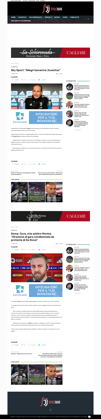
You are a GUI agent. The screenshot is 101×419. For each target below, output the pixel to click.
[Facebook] (50, 409)
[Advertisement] (50, 34)
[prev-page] (12, 205)
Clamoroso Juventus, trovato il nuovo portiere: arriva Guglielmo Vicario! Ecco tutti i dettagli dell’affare (81, 124)
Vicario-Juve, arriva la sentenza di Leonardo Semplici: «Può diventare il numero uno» (81, 114)
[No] (99, 417)
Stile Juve (19, 194)
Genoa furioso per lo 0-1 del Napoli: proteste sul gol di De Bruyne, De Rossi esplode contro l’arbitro (36, 198)
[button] (88, 19)
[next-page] (14, 205)
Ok (89, 416)
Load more (77, 130)
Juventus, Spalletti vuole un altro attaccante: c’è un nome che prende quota (54, 199)
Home (12, 63)
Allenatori (17, 63)
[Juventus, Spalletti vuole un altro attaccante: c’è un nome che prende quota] (54, 192)
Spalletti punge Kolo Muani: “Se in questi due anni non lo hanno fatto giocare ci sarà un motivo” (19, 198)
